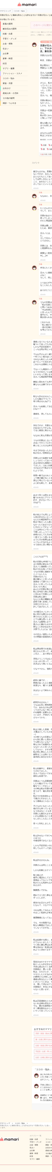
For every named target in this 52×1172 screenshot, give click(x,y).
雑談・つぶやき (9, 103)
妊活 (5, 63)
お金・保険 (7, 44)
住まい (6, 48)
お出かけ (7, 88)
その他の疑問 (8, 98)
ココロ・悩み (8, 78)
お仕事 (6, 53)
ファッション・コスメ (12, 73)
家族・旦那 (7, 83)
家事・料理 (7, 58)
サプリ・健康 (8, 68)
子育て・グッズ (9, 39)
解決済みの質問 (9, 29)
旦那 (44, 145)
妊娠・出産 (7, 34)
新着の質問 (7, 24)
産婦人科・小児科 (10, 93)
